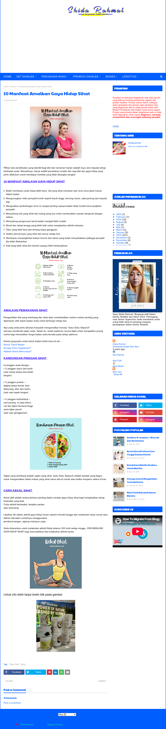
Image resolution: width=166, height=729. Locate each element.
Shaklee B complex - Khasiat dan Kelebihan (143, 439)
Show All (117, 374)
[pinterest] (125, 419)
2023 (119, 235)
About (134, 724)
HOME (116, 126)
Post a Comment (12, 702)
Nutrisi (13, 86)
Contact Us (145, 724)
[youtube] (150, 412)
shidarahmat (11, 100)
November (122, 240)
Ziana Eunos (119, 344)
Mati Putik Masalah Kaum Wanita (141, 494)
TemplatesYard (26, 724)
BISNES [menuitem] (110, 76)
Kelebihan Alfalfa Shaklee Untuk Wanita (142, 467)
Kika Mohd (118, 366)
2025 (119, 214)
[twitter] (150, 405)
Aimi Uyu (117, 371)
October (120, 242)
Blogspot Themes (55, 724)
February (121, 217)
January (120, 232)
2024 (119, 219)
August (120, 222)
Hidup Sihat (14, 664)
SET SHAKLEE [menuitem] (25, 76)
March (119, 229)
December (122, 237)
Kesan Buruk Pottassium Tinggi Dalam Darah (141, 453)
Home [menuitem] (8, 76)
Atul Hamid (118, 354)
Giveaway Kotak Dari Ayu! (126, 346)
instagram (158, 724)
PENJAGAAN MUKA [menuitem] (54, 76)
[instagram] (125, 412)
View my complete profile (138, 146)
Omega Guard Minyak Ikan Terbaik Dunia (142, 480)
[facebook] (125, 405)
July (118, 224)
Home (6, 86)
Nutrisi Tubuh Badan (14, 344)
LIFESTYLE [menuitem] (129, 76)
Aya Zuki (117, 360)
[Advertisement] (83, 48)
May (118, 227)
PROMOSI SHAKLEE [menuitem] (86, 76)
